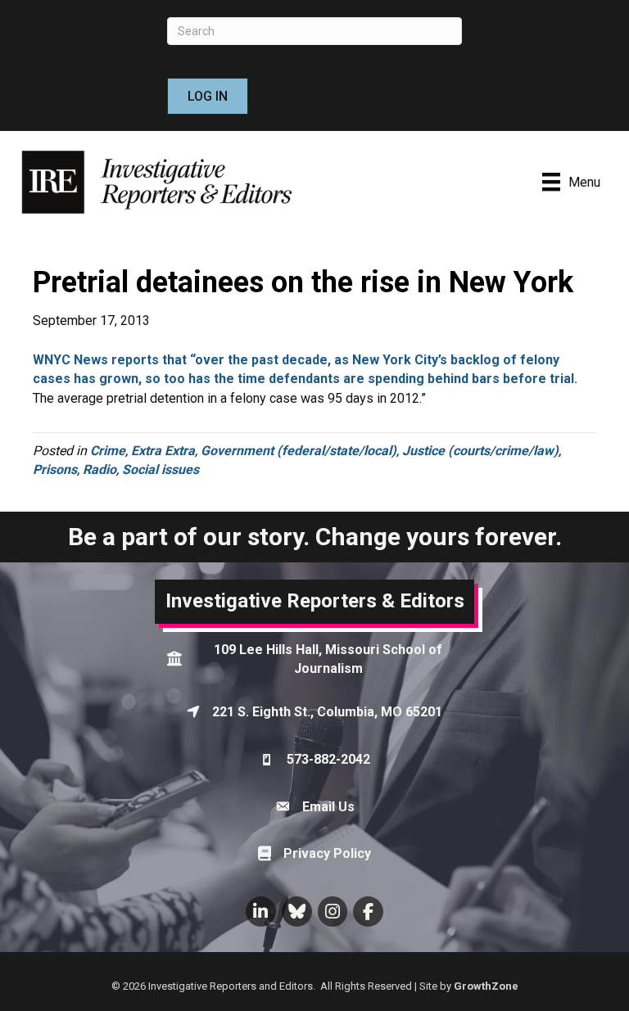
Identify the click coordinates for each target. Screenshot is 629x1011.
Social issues (160, 469)
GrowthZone (486, 986)
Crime (107, 450)
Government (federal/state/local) (298, 450)
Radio (99, 469)
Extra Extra (163, 450)
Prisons (55, 469)
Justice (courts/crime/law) (480, 450)
